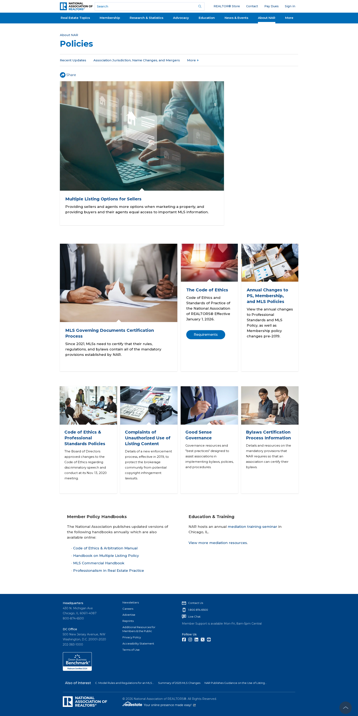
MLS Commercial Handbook (98, 563)
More (289, 18)
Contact (252, 6)
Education (207, 18)
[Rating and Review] (77, 670)
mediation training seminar (252, 527)
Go (200, 6)
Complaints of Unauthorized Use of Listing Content (147, 438)
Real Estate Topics (75, 18)
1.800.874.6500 (198, 609)
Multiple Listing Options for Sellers (103, 198)
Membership (110, 18)
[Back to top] (345, 707)
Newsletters (130, 602)
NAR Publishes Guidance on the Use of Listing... (235, 683)
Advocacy (181, 18)
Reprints (128, 621)
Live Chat (194, 616)
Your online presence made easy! (170, 705)
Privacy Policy (131, 637)
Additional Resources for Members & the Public (138, 629)
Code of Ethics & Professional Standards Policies (84, 438)
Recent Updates (73, 60)
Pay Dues (271, 6)
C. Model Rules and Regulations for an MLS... (124, 683)
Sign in (290, 6)
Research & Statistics (146, 18)
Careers (127, 608)
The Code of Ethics (207, 289)
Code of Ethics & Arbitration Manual (105, 548)
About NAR (266, 18)
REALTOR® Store (227, 6)
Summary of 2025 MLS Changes (179, 683)
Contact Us (195, 603)
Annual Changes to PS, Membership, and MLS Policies (267, 295)
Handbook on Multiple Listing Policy (106, 556)
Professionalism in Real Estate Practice (108, 570)
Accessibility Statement (138, 643)
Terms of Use (131, 649)
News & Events (236, 18)
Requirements (206, 335)
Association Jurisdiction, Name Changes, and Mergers (136, 60)
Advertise (128, 614)
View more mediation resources (218, 543)
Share (71, 75)
